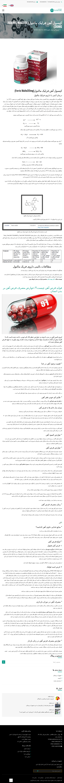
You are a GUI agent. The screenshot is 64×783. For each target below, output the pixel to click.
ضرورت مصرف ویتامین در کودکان (45, 698)
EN (9, 5)
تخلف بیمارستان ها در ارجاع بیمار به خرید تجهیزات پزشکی (40, 705)
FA (2, 5)
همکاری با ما (27, 754)
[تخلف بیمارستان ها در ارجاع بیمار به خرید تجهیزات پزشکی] (57, 705)
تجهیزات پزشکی (57, 675)
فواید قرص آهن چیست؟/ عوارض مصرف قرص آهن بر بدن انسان (32, 289)
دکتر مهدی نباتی (51, 279)
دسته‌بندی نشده (57, 680)
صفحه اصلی (27, 748)
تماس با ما (27, 756)
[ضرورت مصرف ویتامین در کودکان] (57, 698)
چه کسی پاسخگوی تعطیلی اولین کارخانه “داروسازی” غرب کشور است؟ (36, 712)
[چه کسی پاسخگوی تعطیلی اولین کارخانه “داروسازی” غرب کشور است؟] (57, 711)
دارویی (59, 678)
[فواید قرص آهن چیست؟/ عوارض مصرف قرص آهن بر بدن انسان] (32, 314)
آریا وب (31, 780)
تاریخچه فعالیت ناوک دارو (24, 751)
